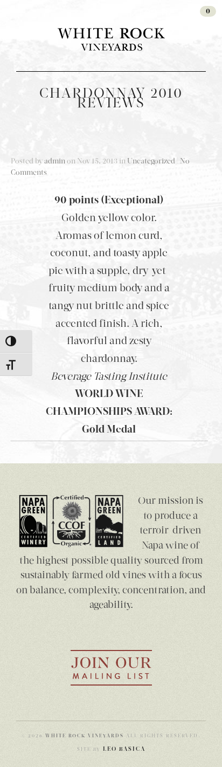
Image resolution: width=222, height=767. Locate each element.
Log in (156, 13)
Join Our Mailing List (111, 668)
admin (54, 161)
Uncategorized (151, 161)
